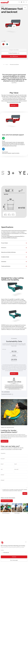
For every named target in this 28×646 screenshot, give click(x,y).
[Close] (25, 542)
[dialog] (14, 323)
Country (2, 550)
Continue (14, 556)
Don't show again (14, 560)
